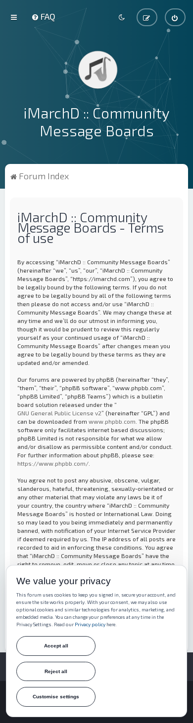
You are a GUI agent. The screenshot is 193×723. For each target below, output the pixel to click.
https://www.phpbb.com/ (53, 463)
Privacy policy (90, 624)
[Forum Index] (96, 69)
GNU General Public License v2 (59, 412)
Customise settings (56, 696)
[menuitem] (43, 16)
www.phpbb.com (112, 421)
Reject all (56, 671)
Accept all (56, 645)
